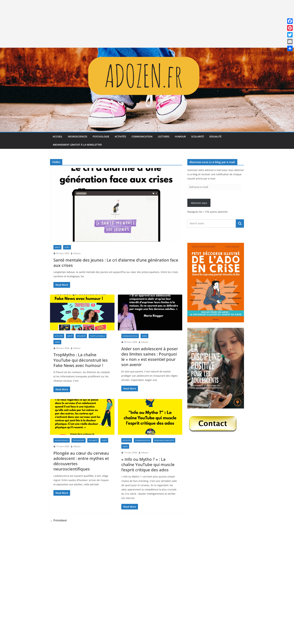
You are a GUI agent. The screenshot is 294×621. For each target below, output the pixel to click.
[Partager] (290, 48)
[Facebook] (290, 21)
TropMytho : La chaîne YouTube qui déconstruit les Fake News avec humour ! (80, 360)
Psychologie (101, 136)
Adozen (76, 253)
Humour (180, 136)
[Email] (290, 41)
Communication (142, 136)
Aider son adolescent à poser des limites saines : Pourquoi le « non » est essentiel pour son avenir (149, 356)
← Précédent (58, 520)
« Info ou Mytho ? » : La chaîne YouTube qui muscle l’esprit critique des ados (148, 464)
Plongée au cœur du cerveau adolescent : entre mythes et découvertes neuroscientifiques (81, 461)
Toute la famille (97, 336)
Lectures (163, 136)
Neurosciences (77, 136)
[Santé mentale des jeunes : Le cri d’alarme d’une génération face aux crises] (116, 205)
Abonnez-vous (199, 203)
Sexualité (215, 136)
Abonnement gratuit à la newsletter (77, 144)
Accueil (57, 136)
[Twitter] (290, 34)
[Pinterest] (290, 28)
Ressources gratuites (164, 440)
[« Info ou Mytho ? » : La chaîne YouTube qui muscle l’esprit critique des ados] (150, 417)
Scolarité (197, 136)
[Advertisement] (102, 24)
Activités (120, 136)
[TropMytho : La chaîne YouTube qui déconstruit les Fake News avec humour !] (82, 312)
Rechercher (240, 223)
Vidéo (67, 247)
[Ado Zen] (147, 50)
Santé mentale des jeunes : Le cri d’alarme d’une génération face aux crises (115, 262)
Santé (57, 247)
